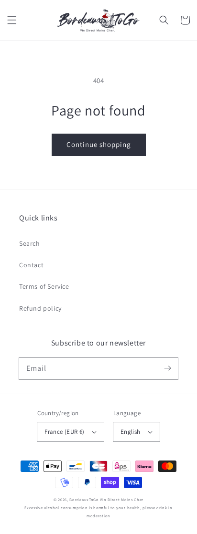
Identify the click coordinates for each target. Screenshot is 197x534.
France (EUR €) (64, 432)
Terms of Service (44, 286)
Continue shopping (98, 144)
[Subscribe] (167, 368)
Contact (31, 265)
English (130, 432)
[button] (11, 20)
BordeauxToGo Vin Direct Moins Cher (106, 499)
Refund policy (40, 308)
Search (29, 243)
